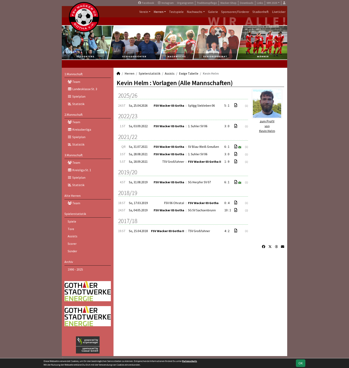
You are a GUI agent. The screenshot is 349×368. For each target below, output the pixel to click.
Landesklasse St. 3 (84, 89)
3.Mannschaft (73, 155)
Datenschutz (189, 361)
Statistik (78, 104)
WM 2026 (272, 3)
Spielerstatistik (75, 214)
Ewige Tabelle (188, 73)
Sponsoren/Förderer (235, 12)
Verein (143, 12)
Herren (158, 12)
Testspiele (176, 12)
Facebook (147, 3)
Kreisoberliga (81, 129)
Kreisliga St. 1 (81, 170)
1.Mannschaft (73, 74)
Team (76, 82)
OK (301, 363)
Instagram (167, 3)
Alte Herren (72, 196)
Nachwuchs (194, 12)
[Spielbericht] (235, 105)
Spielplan (78, 96)
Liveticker (279, 12)
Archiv (68, 262)
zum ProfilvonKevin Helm (267, 126)
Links (260, 3)
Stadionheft (260, 12)
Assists (72, 236)
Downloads (246, 3)
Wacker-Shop (228, 3)
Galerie (213, 12)
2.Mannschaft (73, 115)
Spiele (72, 221)
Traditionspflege (207, 3)
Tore (71, 229)
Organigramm (185, 3)
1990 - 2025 (75, 269)
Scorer (72, 244)
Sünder (72, 251)
